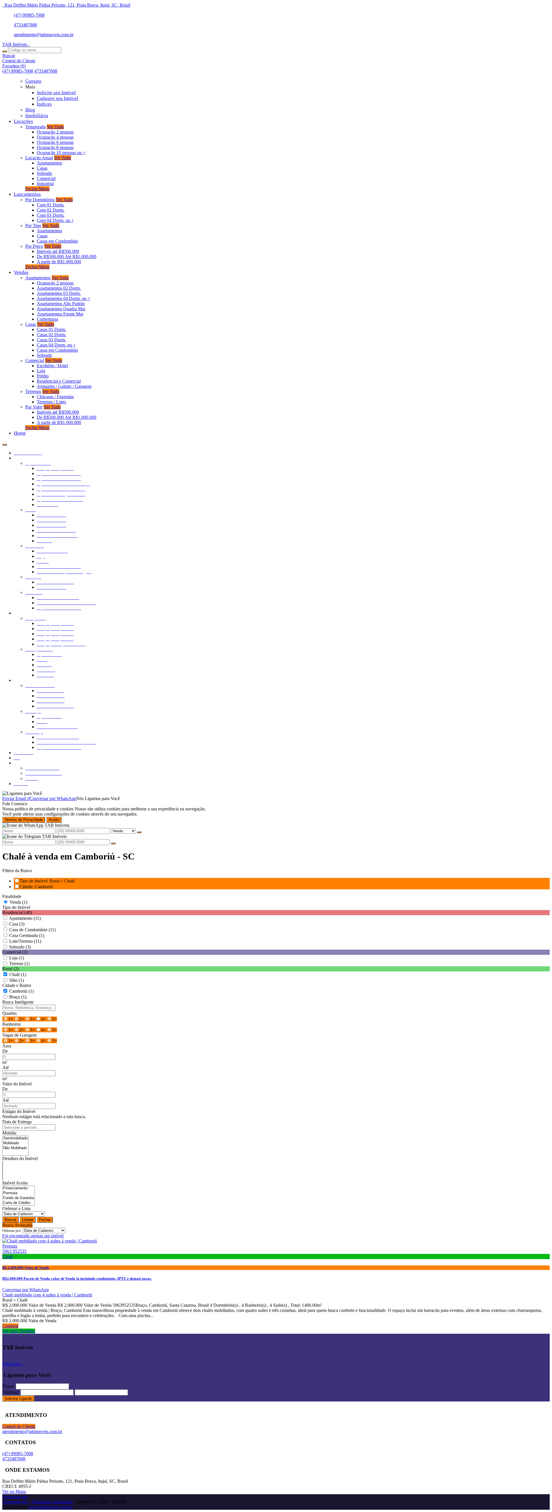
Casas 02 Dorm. (51, 334)
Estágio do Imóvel (18, 1111)
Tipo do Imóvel (16, 907)
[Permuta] (18, 1193)
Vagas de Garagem (19, 1035)
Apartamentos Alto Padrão (61, 303)
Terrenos (33, 391)
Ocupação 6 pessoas (55, 142)
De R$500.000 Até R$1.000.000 (66, 256)
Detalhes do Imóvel (20, 1158)
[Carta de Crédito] (18, 1203)
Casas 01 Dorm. (51, 329)
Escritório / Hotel (52, 365)
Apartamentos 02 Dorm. (59, 288)
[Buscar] (4, 51)
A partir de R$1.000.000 (59, 261)
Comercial (46, 178)
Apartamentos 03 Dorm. (59, 293)
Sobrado (44, 173)
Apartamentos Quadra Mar (61, 308)
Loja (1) (16, 957)
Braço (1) (17, 996)
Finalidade (11, 896)
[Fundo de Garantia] (18, 1198)
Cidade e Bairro (16, 985)
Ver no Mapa (14, 1491)
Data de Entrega (17, 1121)
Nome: (8, 1386)
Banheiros (11, 1024)
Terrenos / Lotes (51, 401)
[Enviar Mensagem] (113, 843)
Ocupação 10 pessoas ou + (61, 152)
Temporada (35, 126)
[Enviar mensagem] (139, 832)
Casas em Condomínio (57, 241)
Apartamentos (49, 162)
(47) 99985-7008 (29, 15)
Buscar (10, 1219)
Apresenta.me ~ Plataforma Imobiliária (37, 1501)
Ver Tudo (55, 126)
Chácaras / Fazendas (55, 396)
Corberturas (47, 319)
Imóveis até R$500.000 (58, 251)
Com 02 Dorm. (50, 210)
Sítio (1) (16, 980)
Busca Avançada (17, 1225)
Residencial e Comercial (59, 381)
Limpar (27, 1219)
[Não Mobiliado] (15, 1148)
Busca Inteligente (18, 1002)
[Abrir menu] (4, 443)
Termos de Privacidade (24, 820)
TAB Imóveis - (16, 44)
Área (6, 1046)
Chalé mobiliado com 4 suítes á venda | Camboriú (47, 1294)
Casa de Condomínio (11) (32, 929)
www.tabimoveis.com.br (50, 1507)
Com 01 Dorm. (50, 204)
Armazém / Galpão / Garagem (64, 386)
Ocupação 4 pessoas (55, 137)
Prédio (43, 375)
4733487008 (25, 24)
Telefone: (10, 1392)
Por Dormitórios (40, 199)
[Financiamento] (18, 1188)
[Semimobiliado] (15, 1138)
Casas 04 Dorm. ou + (56, 344)
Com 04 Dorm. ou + (55, 220)
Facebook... (13, 1363)
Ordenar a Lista (16, 1208)
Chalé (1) (17, 974)
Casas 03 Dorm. (51, 339)
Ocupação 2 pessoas (55, 131)
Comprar (10, 1325)
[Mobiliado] (15, 1143)
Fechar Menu (37, 188)
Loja (41, 370)
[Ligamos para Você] (22, 793)
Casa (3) (16, 923)
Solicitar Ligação (18, 1398)
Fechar (45, 1219)
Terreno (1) (19, 963)
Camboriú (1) (21, 991)
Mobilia (9, 1132)
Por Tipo (33, 225)
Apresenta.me (14, 1496)
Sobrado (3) (20, 946)
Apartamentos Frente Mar (60, 313)
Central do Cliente (18, 1426)
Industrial (45, 183)
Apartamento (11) (25, 918)
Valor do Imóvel (17, 1083)
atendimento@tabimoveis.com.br (44, 34)
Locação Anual (39, 157)
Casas (42, 168)
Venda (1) (18, 902)
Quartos (9, 1013)
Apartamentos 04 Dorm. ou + (63, 298)
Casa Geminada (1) (26, 935)
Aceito (54, 820)
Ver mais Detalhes (18, 1331)
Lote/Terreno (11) (25, 941)
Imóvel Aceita (15, 1182)
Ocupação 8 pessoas (55, 147)
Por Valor (34, 406)
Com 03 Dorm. (50, 215)
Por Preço (34, 246)
